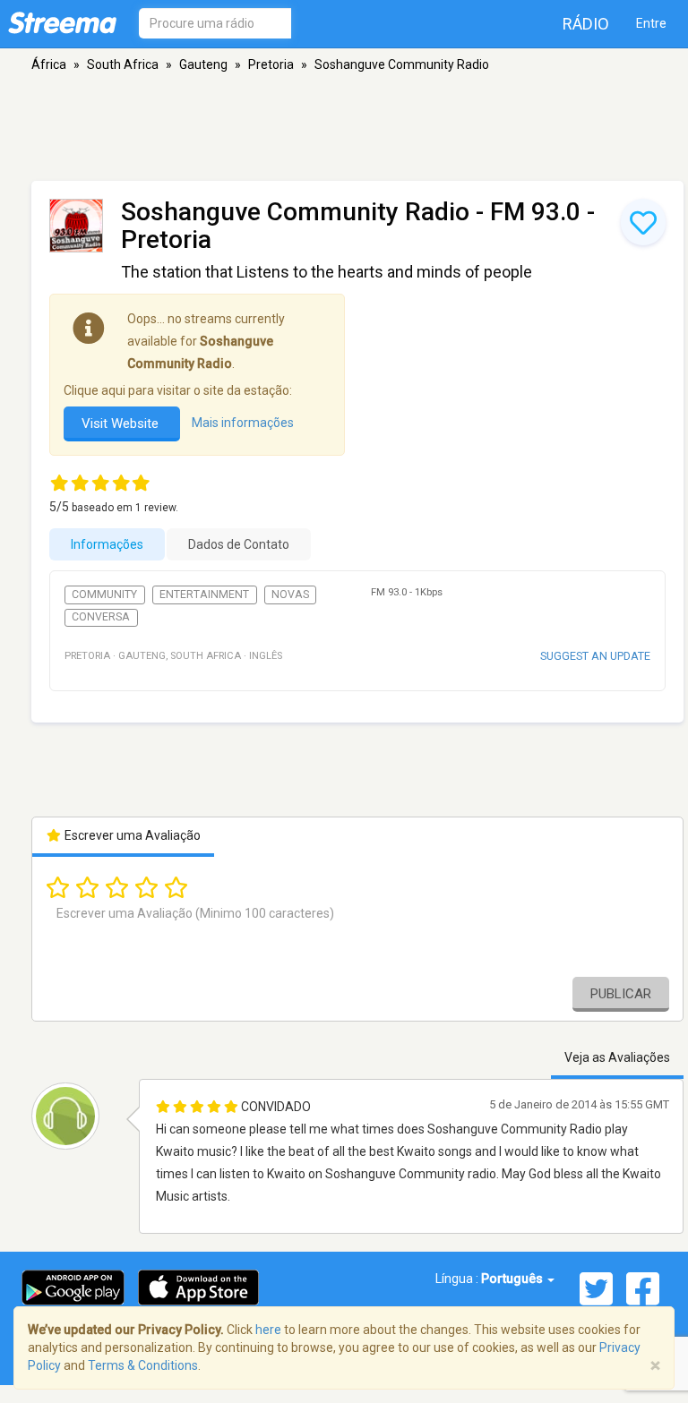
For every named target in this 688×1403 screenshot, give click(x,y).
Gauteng (203, 64)
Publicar (620, 994)
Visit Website (122, 423)
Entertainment (204, 594)
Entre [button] (651, 23)
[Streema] (62, 22)
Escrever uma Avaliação (131, 835)
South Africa (123, 64)
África (48, 64)
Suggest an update (595, 656)
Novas (290, 594)
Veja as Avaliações (617, 1057)
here (268, 1329)
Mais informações (243, 423)
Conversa (101, 617)
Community (104, 594)
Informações (107, 544)
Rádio (586, 23)
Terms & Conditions (143, 1365)
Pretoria (271, 64)
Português (513, 1278)
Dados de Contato (238, 544)
